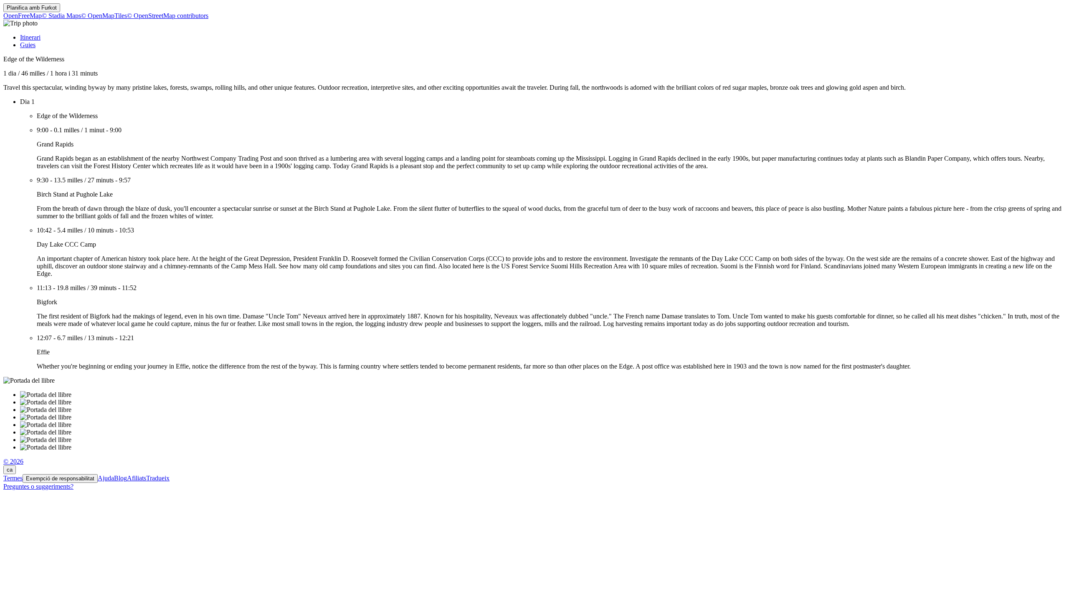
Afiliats (136, 478)
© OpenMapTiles (104, 15)
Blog (120, 478)
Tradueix (158, 478)
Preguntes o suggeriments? (38, 486)
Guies (27, 44)
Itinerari (30, 37)
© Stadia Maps (61, 15)
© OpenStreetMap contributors (167, 15)
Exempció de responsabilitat (60, 478)
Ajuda (106, 478)
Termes (13, 478)
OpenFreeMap (22, 15)
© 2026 (13, 461)
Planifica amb (32, 8)
